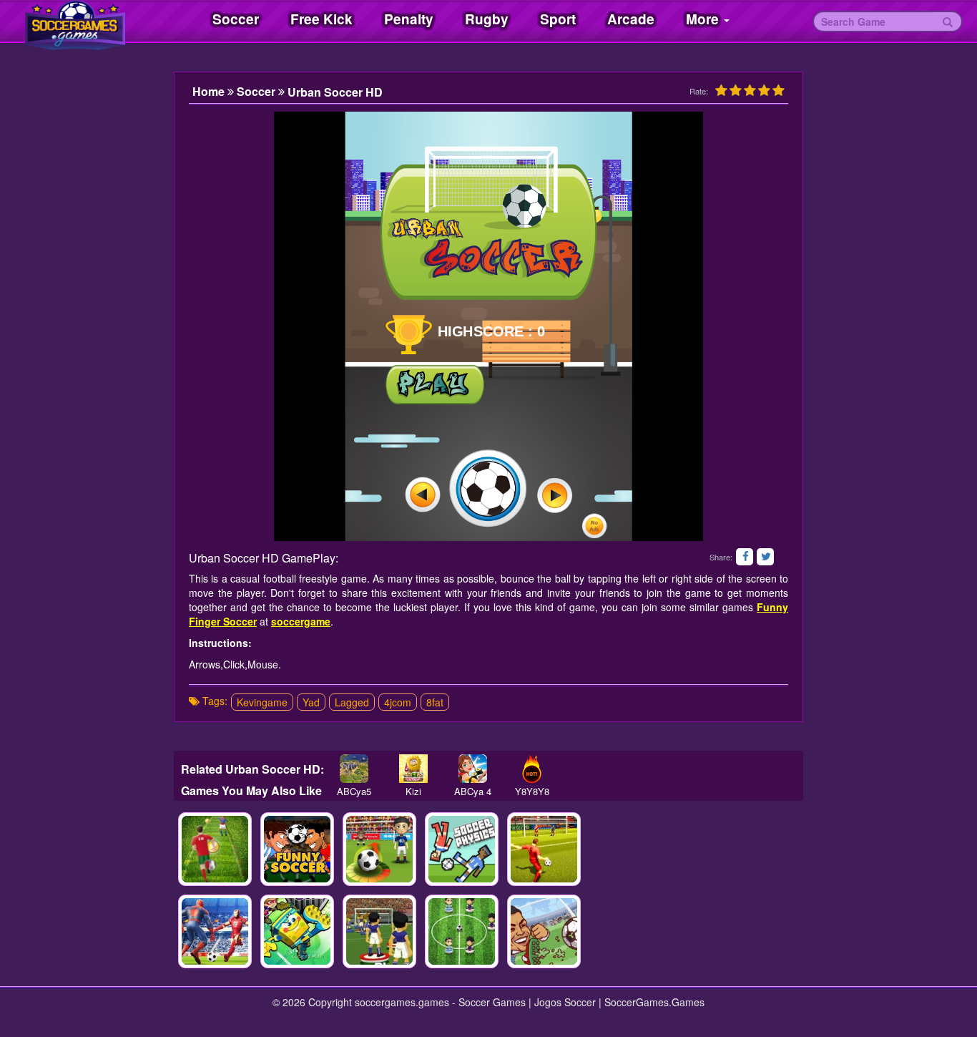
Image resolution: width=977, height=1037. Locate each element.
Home (209, 91)
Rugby (487, 19)
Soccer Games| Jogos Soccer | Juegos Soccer (93, 21)
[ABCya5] (353, 768)
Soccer (235, 19)
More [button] (704, 19)
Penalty (408, 19)
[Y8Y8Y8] (531, 768)
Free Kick (321, 19)
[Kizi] (413, 768)
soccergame (300, 621)
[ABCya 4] (472, 768)
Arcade (630, 19)
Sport (558, 19)
